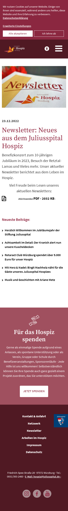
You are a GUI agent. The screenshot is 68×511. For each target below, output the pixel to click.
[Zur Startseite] (14, 49)
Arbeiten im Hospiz (34, 438)
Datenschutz (34, 452)
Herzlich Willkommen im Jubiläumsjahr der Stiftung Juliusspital (32, 232)
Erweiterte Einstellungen (17, 26)
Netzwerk (34, 423)
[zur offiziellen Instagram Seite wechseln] (25, 492)
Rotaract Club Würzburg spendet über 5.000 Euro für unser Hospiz (33, 257)
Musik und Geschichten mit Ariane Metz (30, 280)
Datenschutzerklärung (15, 18)
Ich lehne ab (49, 33)
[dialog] (34, 20)
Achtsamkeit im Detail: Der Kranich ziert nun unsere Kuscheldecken (33, 245)
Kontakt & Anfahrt (34, 416)
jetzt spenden (34, 391)
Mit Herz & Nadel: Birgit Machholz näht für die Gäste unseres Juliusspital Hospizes (34, 270)
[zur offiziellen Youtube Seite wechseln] (46, 492)
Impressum (34, 445)
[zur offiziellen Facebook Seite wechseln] (36, 492)
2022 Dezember (36, 198)
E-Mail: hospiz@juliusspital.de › (43, 476)
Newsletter (34, 430)
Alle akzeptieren (18, 33)
